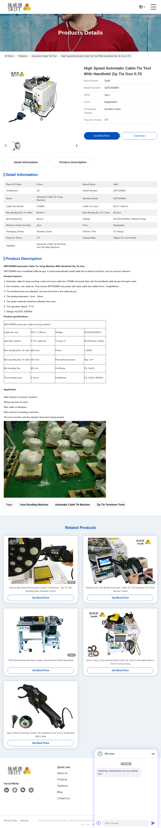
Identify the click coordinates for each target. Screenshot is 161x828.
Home (11, 56)
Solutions (62, 785)
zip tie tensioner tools (111, 504)
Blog (59, 792)
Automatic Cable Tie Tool (44, 56)
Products (22, 56)
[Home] (21, 774)
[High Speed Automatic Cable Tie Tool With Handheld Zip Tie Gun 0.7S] (41, 99)
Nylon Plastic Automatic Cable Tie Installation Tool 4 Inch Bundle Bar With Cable (41, 735)
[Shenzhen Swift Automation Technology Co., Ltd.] (21, 7)
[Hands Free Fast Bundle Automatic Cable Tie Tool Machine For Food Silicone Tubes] (120, 561)
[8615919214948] (15, 790)
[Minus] (153, 754)
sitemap (25, 820)
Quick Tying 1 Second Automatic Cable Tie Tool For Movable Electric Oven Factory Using (120, 662)
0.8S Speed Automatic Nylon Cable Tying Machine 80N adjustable (40, 660)
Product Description (72, 162)
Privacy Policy (10, 820)
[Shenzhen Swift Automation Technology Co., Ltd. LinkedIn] (6, 790)
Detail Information (26, 162)
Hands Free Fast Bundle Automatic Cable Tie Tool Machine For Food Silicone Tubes (120, 589)
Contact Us (63, 798)
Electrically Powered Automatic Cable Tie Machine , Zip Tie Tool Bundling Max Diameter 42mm (40, 589)
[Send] (153, 823)
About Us (62, 773)
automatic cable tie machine (72, 504)
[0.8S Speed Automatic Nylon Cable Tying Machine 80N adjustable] (41, 633)
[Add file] (99, 823)
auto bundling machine (34, 504)
